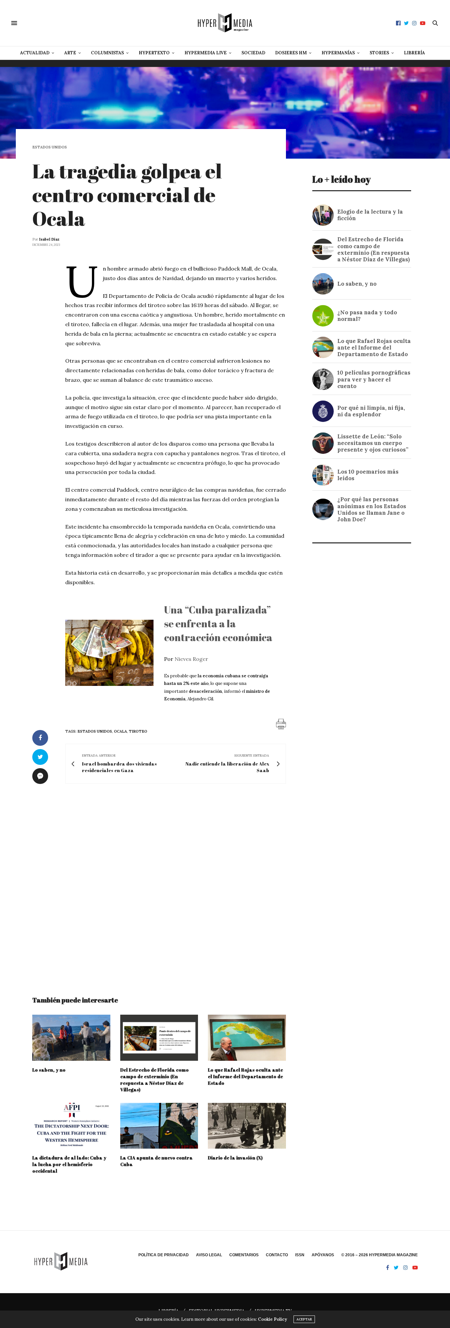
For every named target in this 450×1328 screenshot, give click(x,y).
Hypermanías (338, 53)
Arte (70, 53)
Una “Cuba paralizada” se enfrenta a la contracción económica (218, 623)
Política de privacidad (163, 1255)
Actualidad (34, 53)
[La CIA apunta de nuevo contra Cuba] (159, 1126)
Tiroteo (138, 731)
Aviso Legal (209, 1255)
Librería (414, 53)
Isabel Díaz (49, 239)
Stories (379, 53)
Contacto (277, 1255)
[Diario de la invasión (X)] (247, 1126)
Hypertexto (154, 53)
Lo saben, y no (49, 1070)
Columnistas (107, 53)
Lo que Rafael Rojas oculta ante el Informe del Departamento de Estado (245, 1076)
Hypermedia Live (205, 53)
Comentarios (244, 1255)
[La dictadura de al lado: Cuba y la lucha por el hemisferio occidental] (71, 1126)
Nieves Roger (191, 659)
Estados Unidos (49, 147)
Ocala (120, 731)
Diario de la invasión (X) (235, 1158)
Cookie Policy (272, 1319)
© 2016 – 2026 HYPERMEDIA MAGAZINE (379, 1255)
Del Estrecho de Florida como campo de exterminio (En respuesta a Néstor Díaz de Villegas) (154, 1080)
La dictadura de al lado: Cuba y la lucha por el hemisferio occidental (69, 1164)
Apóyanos (323, 1255)
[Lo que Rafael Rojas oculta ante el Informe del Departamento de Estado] (247, 1037)
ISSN (299, 1255)
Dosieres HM (291, 53)
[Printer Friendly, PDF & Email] (281, 723)
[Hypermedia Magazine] (225, 23)
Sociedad (253, 53)
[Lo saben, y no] (71, 1037)
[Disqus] (159, 883)
